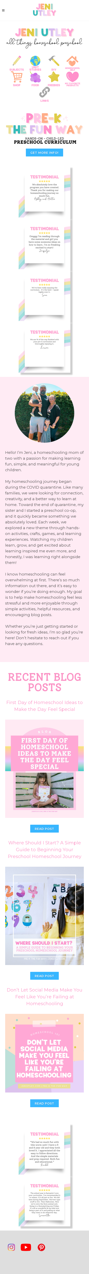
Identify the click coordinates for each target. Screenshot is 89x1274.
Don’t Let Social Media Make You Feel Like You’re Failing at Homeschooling (44, 996)
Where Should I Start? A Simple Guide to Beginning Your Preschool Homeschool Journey (44, 849)
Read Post (44, 829)
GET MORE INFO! (44, 153)
